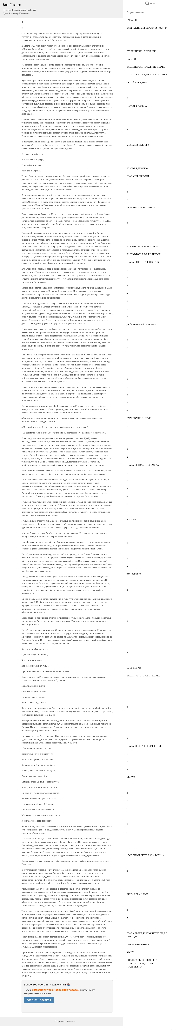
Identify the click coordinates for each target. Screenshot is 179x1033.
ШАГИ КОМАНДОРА (137, 894)
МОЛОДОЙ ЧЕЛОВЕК (138, 144)
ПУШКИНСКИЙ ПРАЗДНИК (141, 51)
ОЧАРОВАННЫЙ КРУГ (138, 417)
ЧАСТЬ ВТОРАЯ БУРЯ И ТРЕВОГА (144, 254)
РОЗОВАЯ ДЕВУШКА (138, 168)
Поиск (150, 3)
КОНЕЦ (131, 952)
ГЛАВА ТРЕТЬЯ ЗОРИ (138, 176)
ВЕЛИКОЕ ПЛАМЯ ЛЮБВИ (141, 207)
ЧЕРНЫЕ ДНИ (134, 574)
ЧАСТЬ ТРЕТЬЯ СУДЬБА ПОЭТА (143, 675)
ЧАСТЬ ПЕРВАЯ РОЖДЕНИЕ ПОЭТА (146, 66)
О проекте (60, 1021)
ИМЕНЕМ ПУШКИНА (138, 944)
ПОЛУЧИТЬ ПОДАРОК (39, 1000)
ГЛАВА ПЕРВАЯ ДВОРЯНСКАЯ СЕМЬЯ (147, 74)
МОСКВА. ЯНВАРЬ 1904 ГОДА (142, 246)
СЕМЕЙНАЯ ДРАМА (137, 82)
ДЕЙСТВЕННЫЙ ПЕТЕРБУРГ (142, 324)
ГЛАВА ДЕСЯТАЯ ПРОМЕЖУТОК (144, 745)
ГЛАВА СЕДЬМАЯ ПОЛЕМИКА (143, 464)
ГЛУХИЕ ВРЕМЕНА (137, 105)
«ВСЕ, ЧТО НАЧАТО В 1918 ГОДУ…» (145, 855)
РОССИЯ (131, 519)
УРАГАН (131, 777)
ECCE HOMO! (134, 667)
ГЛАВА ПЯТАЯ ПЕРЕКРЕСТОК (143, 261)
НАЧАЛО (131, 58)
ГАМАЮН (132, 19)
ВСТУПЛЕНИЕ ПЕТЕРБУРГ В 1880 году (147, 27)
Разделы (71, 1021)
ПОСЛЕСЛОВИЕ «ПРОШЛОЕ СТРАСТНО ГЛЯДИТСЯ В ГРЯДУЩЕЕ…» (142, 963)
